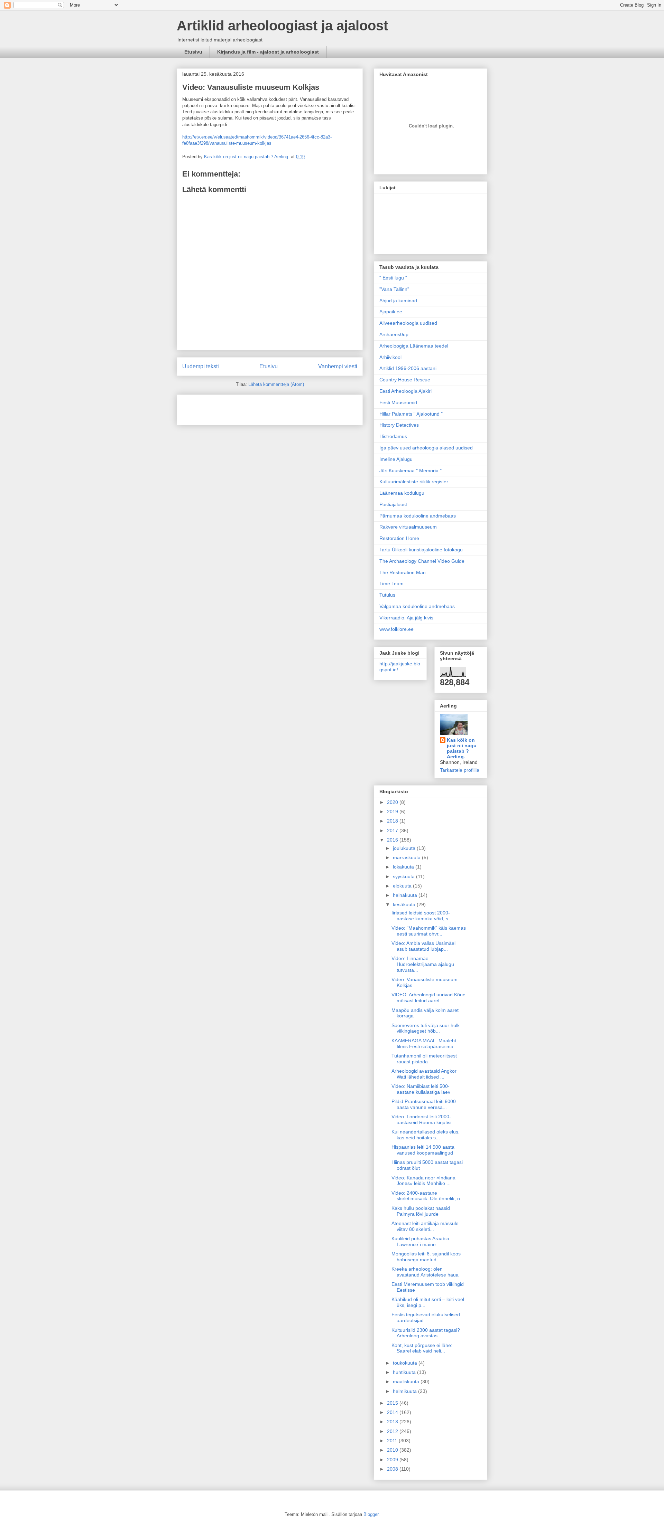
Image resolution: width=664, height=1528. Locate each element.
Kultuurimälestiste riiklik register (413, 481)
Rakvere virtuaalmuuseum (408, 527)
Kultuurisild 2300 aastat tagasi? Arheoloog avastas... (425, 1333)
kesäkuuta (405, 904)
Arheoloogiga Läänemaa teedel (413, 346)
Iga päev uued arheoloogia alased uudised (426, 447)
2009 (393, 1459)
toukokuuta (405, 1363)
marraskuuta (407, 857)
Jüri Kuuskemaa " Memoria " (410, 470)
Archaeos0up (393, 334)
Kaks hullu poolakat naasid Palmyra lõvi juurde (420, 1211)
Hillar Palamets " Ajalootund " (411, 414)
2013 (393, 1421)
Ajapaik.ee (390, 311)
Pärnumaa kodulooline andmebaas (417, 516)
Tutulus (387, 595)
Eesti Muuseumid (398, 402)
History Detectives (399, 425)
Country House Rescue (404, 379)
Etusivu (193, 52)
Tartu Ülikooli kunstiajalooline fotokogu (421, 549)
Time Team (391, 583)
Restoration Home (399, 538)
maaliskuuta (407, 1381)
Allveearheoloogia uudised (408, 323)
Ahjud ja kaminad (398, 300)
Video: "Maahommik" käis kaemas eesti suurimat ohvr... (428, 931)
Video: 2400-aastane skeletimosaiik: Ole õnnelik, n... (427, 1196)
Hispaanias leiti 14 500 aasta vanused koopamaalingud (422, 1150)
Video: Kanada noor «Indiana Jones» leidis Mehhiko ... (423, 1180)
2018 (393, 821)
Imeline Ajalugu (396, 459)
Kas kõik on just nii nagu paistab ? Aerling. (247, 156)
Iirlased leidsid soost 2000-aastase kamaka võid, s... (421, 915)
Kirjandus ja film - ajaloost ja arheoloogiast (268, 52)
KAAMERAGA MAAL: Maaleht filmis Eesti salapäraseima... (424, 1043)
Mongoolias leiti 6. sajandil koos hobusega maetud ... (426, 1256)
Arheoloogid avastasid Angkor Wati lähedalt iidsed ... (423, 1074)
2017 (393, 830)
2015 (393, 1403)
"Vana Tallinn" (394, 289)
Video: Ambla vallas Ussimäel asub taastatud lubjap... (423, 946)
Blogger (370, 1514)
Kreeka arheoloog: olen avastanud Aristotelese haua (425, 1272)
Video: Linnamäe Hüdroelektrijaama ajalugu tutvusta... (422, 964)
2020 (393, 802)
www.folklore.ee (396, 629)
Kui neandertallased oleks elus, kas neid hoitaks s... (425, 1134)
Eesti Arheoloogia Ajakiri (405, 391)
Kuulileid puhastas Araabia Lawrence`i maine (420, 1241)
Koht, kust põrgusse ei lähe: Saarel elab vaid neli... (421, 1348)
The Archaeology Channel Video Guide (421, 561)
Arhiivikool (390, 357)
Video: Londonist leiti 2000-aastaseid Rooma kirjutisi (421, 1119)
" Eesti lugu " (393, 278)
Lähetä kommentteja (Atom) (276, 384)
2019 (393, 811)
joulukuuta (405, 848)
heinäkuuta (405, 895)
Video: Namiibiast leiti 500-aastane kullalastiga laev (420, 1089)
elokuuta (403, 886)
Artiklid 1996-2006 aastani (407, 368)
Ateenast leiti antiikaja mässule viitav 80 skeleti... (425, 1226)
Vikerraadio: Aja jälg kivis (406, 617)
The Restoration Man (402, 572)
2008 (393, 1469)
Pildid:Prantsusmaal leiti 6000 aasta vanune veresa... (423, 1104)
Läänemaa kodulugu (401, 493)
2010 (393, 1450)
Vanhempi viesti (337, 366)
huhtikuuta (405, 1372)
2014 (393, 1412)
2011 (393, 1440)
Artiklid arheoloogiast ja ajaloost (282, 25)
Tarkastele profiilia (459, 770)
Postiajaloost (393, 504)
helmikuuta (405, 1391)
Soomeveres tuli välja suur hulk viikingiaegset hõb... (425, 1028)
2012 (393, 1431)
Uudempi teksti (200, 366)
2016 (393, 840)
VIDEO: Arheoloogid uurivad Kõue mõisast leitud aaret (428, 997)
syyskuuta (404, 876)
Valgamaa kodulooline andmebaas (417, 606)
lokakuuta (404, 867)
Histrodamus (393, 436)
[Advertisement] (222, 407)
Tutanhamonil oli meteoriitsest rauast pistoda (424, 1058)
